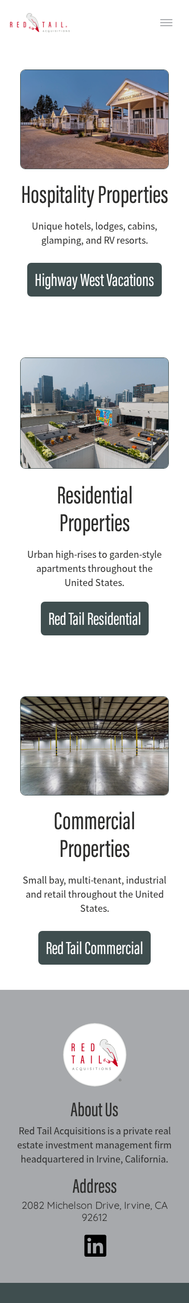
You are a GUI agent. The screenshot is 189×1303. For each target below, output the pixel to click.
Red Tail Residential (94, 621)
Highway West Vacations (94, 282)
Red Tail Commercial (94, 950)
